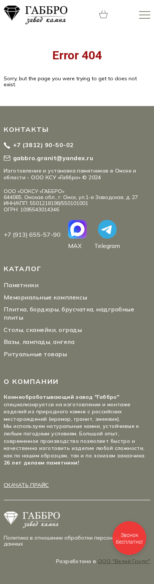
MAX (74, 245)
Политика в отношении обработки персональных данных (68, 541)
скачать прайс (26, 485)
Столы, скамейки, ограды (43, 329)
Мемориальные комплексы (45, 297)
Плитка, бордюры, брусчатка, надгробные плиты (69, 313)
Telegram (107, 245)
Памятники (21, 285)
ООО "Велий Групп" (124, 561)
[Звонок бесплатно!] (129, 538)
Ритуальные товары (35, 354)
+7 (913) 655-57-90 (32, 234)
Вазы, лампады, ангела (39, 341)
